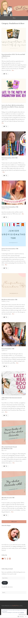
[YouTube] (3, 559)
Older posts (14, 521)
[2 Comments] (4, 268)
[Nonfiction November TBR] (6, 317)
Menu (14, 18)
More (13, 70)
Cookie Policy (22, 612)
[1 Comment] (4, 515)
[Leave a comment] (4, 74)
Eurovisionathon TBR (8, 348)
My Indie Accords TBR (8, 497)
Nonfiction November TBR (9, 299)
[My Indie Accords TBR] (6, 515)
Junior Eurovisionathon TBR (10, 207)
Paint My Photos (15, 605)
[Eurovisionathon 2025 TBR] (6, 175)
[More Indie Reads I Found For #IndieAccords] (6, 466)
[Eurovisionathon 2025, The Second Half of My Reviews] (6, 74)
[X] (5, 559)
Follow (4, 583)
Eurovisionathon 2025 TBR (9, 158)
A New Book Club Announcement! (12, 397)
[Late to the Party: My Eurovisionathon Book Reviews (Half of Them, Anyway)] (6, 126)
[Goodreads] (7, 559)
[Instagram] (10, 559)
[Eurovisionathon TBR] (6, 366)
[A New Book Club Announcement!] (6, 415)
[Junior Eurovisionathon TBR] (6, 217)
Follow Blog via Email (7, 568)
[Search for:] (14, 592)
